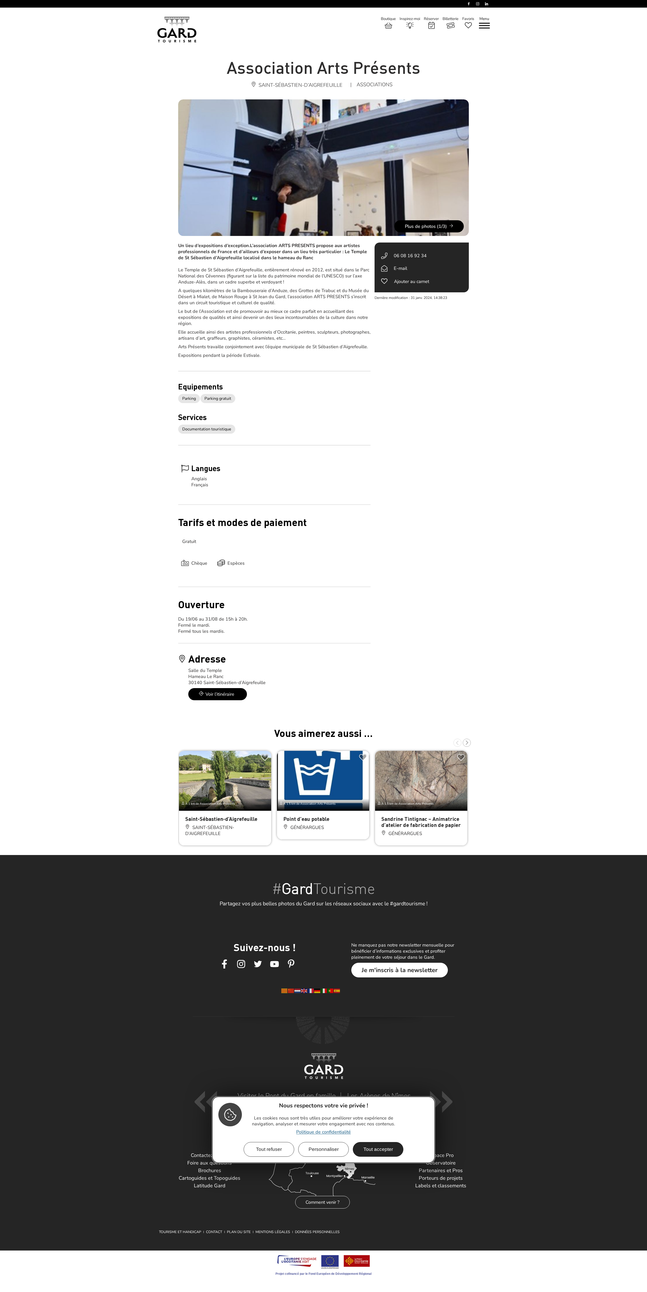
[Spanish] (337, 991)
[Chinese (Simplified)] (291, 991)
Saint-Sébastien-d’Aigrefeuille (221, 818)
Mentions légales (273, 1232)
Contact (214, 1232)
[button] (457, 743)
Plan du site (239, 1232)
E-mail (400, 268)
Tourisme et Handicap (180, 1232)
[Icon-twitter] (257, 964)
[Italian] (324, 991)
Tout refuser (269, 1149)
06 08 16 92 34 (410, 256)
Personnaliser (324, 1149)
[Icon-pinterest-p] (291, 964)
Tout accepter (378, 1149)
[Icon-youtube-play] (274, 964)
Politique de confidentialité (323, 1132)
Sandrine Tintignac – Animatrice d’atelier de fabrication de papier (421, 821)
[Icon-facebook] (224, 964)
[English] (304, 991)
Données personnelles (317, 1232)
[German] (317, 991)
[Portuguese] (330, 991)
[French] (311, 991)
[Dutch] (297, 991)
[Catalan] (284, 991)
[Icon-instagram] (241, 964)
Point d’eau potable (306, 818)
